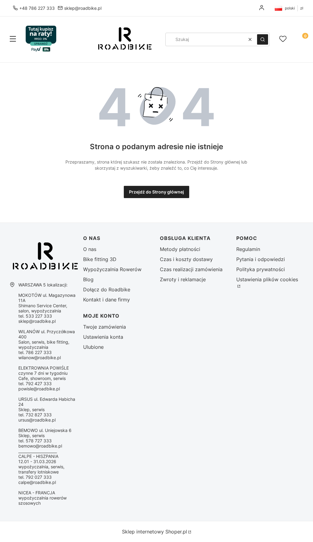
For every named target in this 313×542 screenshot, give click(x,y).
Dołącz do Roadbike (106, 289)
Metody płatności (180, 249)
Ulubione (93, 347)
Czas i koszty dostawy (186, 259)
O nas (89, 249)
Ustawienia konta (103, 337)
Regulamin (248, 249)
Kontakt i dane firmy (106, 300)
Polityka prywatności (260, 269)
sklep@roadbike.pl (82, 8)
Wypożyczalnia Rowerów (112, 269)
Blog (88, 279)
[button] (13, 39)
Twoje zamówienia (104, 327)
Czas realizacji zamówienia (191, 269)
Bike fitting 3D (99, 259)
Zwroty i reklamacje (183, 279)
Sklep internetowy (154, 532)
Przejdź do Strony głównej (156, 191)
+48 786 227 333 (37, 8)
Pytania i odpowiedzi (260, 259)
